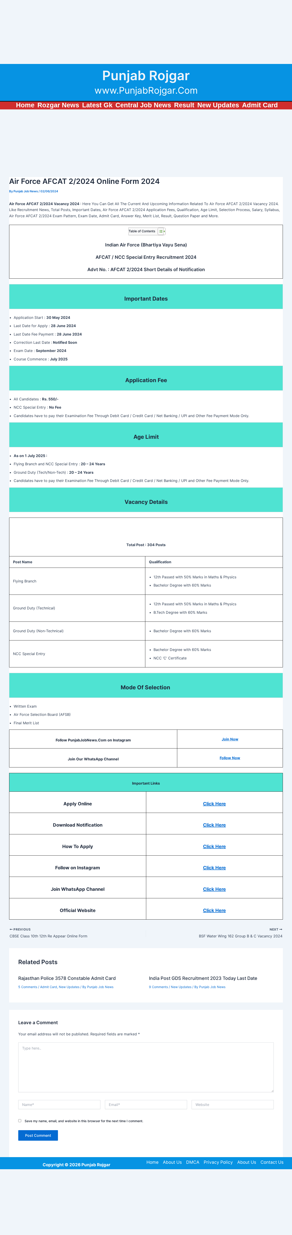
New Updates (69, 987)
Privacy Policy (218, 1162)
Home (152, 1162)
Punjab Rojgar (146, 75)
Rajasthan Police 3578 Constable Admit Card (67, 978)
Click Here (214, 804)
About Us (172, 1162)
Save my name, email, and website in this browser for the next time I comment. (84, 1121)
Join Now (230, 739)
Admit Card (48, 987)
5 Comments (27, 987)
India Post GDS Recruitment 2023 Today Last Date (203, 978)
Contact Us (272, 1162)
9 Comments (158, 987)
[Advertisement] (137, 32)
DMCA (192, 1162)
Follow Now (230, 758)
